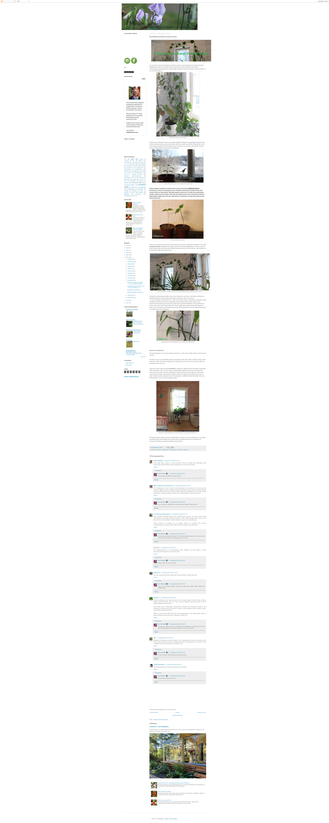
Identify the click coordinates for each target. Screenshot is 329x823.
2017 (127, 302)
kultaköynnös (165, 449)
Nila (155, 638)
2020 (127, 254)
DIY (125, 159)
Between (156, 597)
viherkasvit (185, 449)
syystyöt (126, 192)
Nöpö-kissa (129, 365)
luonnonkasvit (127, 177)
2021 (127, 252)
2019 (127, 257)
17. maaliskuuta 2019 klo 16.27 (173, 664)
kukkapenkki (138, 169)
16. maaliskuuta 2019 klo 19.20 (181, 485)
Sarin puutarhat (130, 319)
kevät (136, 166)
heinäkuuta (131, 271)
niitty (125, 181)
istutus (136, 162)
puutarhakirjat (132, 187)
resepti (126, 190)
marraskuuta (131, 261)
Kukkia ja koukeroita (132, 309)
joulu (142, 162)
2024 (127, 245)
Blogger (175, 818)
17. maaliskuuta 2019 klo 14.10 (167, 597)
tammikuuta (131, 297)
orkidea (141, 181)
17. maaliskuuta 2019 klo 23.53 (176, 584)
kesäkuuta (130, 273)
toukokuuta (131, 275)
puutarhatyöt (130, 189)
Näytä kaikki (143, 356)
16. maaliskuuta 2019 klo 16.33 (171, 460)
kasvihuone (132, 164)
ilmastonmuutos (128, 162)
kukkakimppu (127, 169)
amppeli (141, 159)
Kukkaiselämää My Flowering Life (131, 351)
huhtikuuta (131, 278)
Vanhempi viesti (201, 712)
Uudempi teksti (154, 712)
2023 (127, 247)
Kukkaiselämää (158, 460)
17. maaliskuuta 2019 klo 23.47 (176, 473)
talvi (133, 192)
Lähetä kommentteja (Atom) (160, 719)
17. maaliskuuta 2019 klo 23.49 (176, 502)
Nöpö (132, 159)
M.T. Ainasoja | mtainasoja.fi (162, 514)
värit (134, 195)
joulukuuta (130, 259)
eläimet (140, 160)
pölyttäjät (140, 189)
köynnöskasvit (138, 172)
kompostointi (140, 167)
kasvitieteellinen (142, 164)
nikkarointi (132, 181)
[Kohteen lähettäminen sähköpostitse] (167, 447)
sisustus (134, 190)
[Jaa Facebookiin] (172, 447)
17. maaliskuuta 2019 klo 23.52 (176, 560)
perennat (135, 182)
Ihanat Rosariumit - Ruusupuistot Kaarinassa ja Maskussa (173, 783)
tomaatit (141, 192)
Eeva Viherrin (162, 473)
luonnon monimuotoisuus (132, 176)
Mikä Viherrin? (130, 363)
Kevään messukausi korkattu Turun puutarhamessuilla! (135, 283)
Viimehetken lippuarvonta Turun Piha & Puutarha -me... (135, 286)
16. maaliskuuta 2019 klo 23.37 (178, 514)
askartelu (126, 160)
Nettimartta (157, 572)
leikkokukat (126, 174)
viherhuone (179, 449)
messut (134, 179)
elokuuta (130, 268)
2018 (127, 300)
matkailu (128, 179)
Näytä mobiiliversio (178, 715)
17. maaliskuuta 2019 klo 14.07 (168, 572)
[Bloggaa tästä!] (168, 447)
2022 (127, 250)
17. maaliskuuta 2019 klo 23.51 (176, 533)
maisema (135, 177)
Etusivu (178, 712)
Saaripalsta (129, 340)
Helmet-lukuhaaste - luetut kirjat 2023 (138, 228)
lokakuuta (130, 264)
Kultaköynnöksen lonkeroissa (135, 292)
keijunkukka (129, 166)
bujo (133, 160)
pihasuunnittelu (130, 185)
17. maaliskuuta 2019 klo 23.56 (176, 652)
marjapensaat (142, 177)
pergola (144, 182)
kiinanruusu (130, 167)
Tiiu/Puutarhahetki (159, 664)
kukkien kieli (127, 171)
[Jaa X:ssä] (170, 447)
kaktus (125, 164)
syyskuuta (130, 266)
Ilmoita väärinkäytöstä (131, 376)
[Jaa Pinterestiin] (173, 447)
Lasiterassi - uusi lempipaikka (159, 726)
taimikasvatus (172, 449)
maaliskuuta (131, 280)
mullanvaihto (141, 179)
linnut (140, 174)
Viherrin (124, 6)
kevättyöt (143, 166)
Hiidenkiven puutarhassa (133, 330)
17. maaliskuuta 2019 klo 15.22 (164, 638)
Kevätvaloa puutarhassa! (134, 290)
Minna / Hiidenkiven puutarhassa (163, 485)
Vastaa (155, 467)
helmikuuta (131, 295)
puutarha (142, 185)
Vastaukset (158, 470)
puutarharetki (142, 187)
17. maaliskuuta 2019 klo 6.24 (168, 547)
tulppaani (126, 194)
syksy (141, 190)
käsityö (129, 172)
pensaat (126, 182)
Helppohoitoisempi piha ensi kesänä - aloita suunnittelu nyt (138, 322)
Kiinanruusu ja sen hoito (164, 800)
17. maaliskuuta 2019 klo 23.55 (176, 624)
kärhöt (144, 171)
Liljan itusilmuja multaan (164, 791)
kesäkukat (158, 449)
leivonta (134, 174)
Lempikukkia (136, 341)
